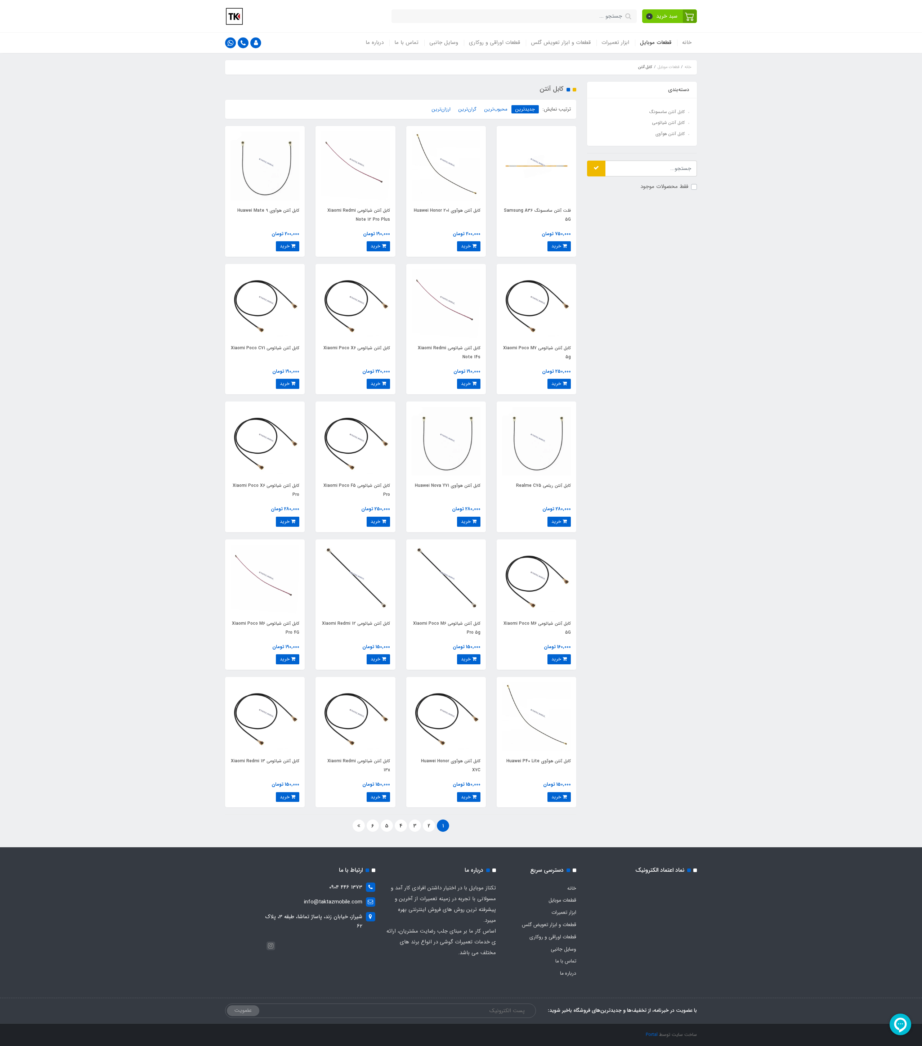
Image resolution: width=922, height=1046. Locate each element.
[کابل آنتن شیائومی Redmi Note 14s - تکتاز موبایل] (446, 303)
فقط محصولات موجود (664, 186)
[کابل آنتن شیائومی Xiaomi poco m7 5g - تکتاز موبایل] (536, 303)
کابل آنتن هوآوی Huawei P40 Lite (538, 761)
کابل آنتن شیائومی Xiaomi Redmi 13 (265, 761)
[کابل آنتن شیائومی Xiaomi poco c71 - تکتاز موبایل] (264, 303)
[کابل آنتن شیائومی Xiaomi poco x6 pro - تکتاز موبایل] (264, 441)
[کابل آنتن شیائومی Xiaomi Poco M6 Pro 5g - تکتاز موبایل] (446, 579)
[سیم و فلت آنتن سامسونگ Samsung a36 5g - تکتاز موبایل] (536, 165)
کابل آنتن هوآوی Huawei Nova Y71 (447, 485)
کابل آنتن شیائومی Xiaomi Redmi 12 (356, 623)
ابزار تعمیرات (615, 42)
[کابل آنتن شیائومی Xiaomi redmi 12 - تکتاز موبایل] (355, 579)
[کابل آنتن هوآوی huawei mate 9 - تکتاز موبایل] (264, 165)
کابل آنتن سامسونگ (667, 111)
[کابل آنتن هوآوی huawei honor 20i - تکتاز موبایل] (446, 165)
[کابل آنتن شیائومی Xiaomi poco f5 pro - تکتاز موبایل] (355, 441)
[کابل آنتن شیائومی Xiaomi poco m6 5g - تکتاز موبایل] (536, 579)
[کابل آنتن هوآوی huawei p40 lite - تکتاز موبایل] (536, 716)
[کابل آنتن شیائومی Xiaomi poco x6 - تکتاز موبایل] (355, 303)
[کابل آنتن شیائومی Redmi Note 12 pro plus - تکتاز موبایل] (355, 165)
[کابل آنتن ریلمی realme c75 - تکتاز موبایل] (536, 441)
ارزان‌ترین (441, 109)
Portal (652, 1034)
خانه (687, 42)
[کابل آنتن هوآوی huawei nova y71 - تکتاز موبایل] (446, 441)
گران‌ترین (467, 109)
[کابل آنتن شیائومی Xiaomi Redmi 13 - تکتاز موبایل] (264, 716)
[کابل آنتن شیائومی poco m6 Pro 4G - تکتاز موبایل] (264, 579)
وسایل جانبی (443, 42)
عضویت (243, 1010)
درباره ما (375, 42)
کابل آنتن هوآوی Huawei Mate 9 (268, 210)
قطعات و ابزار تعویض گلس (561, 42)
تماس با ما (406, 42)
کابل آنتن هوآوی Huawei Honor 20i (447, 210)
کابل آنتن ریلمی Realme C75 (543, 485)
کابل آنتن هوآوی (670, 133)
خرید (557, 246)
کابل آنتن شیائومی (668, 122)
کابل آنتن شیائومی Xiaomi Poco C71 (265, 348)
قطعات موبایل (655, 42)
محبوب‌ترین (495, 109)
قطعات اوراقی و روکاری (494, 42)
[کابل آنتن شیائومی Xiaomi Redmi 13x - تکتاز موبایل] (355, 716)
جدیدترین (525, 109)
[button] (669, 16)
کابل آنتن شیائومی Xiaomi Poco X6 (356, 348)
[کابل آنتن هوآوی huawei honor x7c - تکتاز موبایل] (446, 716)
